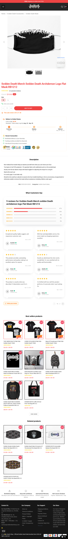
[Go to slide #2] (38, 72)
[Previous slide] (4, 42)
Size (2, 97)
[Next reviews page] (62, 303)
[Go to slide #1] (29, 72)
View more (34, 414)
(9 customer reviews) (15, 91)
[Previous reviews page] (54, 303)
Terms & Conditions (27, 511)
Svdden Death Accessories (15, 14)
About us (24, 509)
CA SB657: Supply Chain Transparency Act (27, 523)
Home (3, 14)
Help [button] (65, 536)
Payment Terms (42, 513)
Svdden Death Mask (32, 14)
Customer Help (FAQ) (43, 523)
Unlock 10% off (3, 531)
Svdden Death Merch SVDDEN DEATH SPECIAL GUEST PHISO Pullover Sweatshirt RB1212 (12, 403)
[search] (62, 7)
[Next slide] (64, 42)
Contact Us (41, 520)
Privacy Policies (26, 514)
